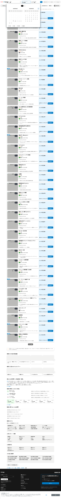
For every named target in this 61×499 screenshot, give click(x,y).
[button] (15, 2)
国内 (15, 467)
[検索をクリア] (20, 2)
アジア (13, 467)
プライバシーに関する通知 (25, 479)
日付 (22, 5)
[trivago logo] (4, 2)
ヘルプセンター (23, 486)
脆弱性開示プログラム (24, 483)
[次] (38, 8)
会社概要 (22, 477)
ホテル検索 (8, 467)
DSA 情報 (22, 480)
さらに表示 (9, 430)
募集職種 (2, 487)
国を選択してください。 (4, 474)
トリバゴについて (3, 486)
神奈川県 (22, 467)
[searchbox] (15, 2)
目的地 (10, 1)
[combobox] (15, 2)
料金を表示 (50, 18)
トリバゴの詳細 (23, 488)
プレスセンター (3, 490)
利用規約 (22, 476)
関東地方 (18, 467)
